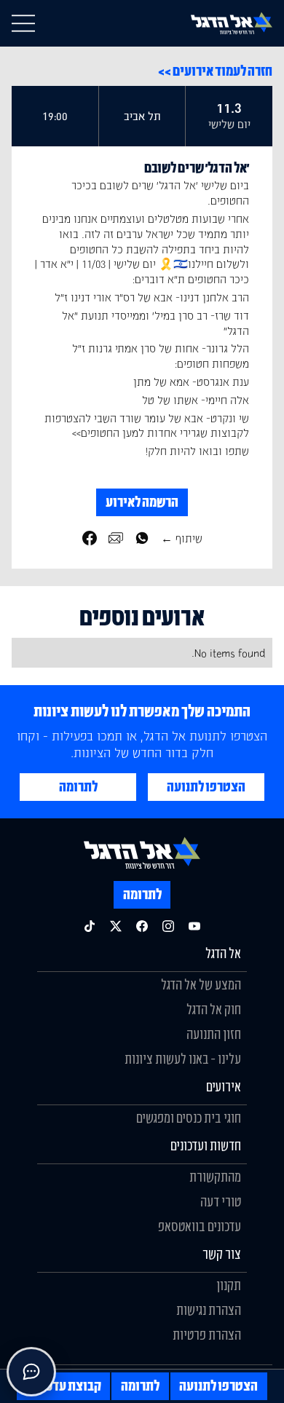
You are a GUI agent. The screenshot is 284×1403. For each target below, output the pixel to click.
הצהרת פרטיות (207, 1334)
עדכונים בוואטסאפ (199, 1226)
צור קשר (221, 1253)
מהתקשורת (215, 1176)
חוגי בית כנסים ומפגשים (188, 1117)
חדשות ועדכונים (205, 1145)
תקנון (228, 1285)
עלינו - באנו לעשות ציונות (183, 1058)
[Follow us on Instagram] (168, 926)
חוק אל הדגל (213, 1009)
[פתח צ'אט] (31, 1371)
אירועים (223, 1086)
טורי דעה (220, 1201)
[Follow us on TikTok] (89, 926)
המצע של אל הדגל (201, 984)
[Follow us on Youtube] (194, 926)
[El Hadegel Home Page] (231, 23)
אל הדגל (223, 953)
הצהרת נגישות (208, 1309)
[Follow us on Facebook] (142, 926)
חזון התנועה (213, 1033)
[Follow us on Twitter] (116, 926)
